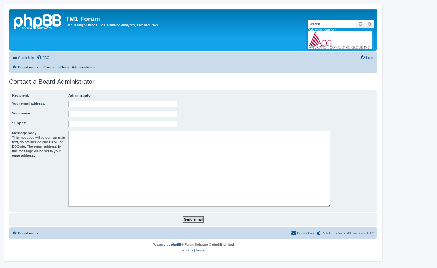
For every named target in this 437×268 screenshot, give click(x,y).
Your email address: (28, 103)
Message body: (25, 133)
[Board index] (38, 21)
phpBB (176, 244)
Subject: (19, 123)
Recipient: (20, 95)
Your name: (21, 113)
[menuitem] (43, 57)
